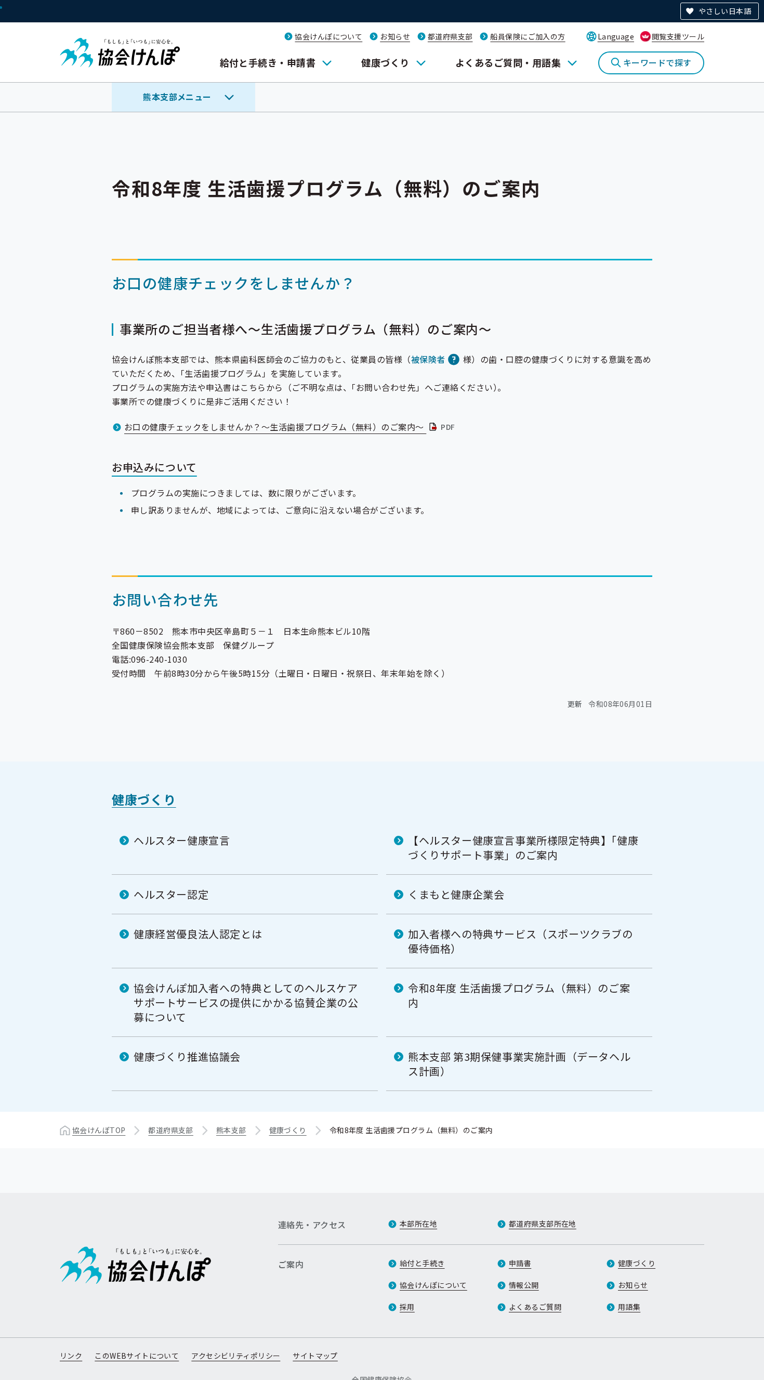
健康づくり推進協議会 (187, 1056)
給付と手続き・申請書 (268, 62)
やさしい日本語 (725, 11)
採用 (407, 1307)
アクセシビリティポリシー (235, 1355)
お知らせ (395, 36)
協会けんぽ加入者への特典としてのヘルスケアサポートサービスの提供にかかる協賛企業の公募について (246, 1002)
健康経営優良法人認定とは (198, 933)
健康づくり (385, 62)
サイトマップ (315, 1355)
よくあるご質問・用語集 (508, 62)
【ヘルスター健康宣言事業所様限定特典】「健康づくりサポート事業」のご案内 (523, 847)
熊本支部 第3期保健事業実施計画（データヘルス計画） (519, 1064)
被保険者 (428, 359)
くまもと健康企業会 (456, 894)
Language (616, 36)
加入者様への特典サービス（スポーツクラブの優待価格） (520, 941)
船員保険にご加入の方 (527, 36)
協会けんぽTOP (98, 1130)
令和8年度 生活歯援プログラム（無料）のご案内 (519, 995)
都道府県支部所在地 (542, 1223)
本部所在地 (418, 1223)
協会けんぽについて (328, 36)
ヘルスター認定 (171, 894)
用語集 (629, 1307)
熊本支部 (231, 1130)
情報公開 (524, 1285)
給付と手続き (422, 1263)
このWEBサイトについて (137, 1355)
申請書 (520, 1263)
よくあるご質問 (535, 1307)
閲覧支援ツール (678, 36)
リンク (71, 1355)
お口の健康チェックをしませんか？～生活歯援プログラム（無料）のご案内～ (290, 426)
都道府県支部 (450, 36)
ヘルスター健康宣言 (182, 840)
